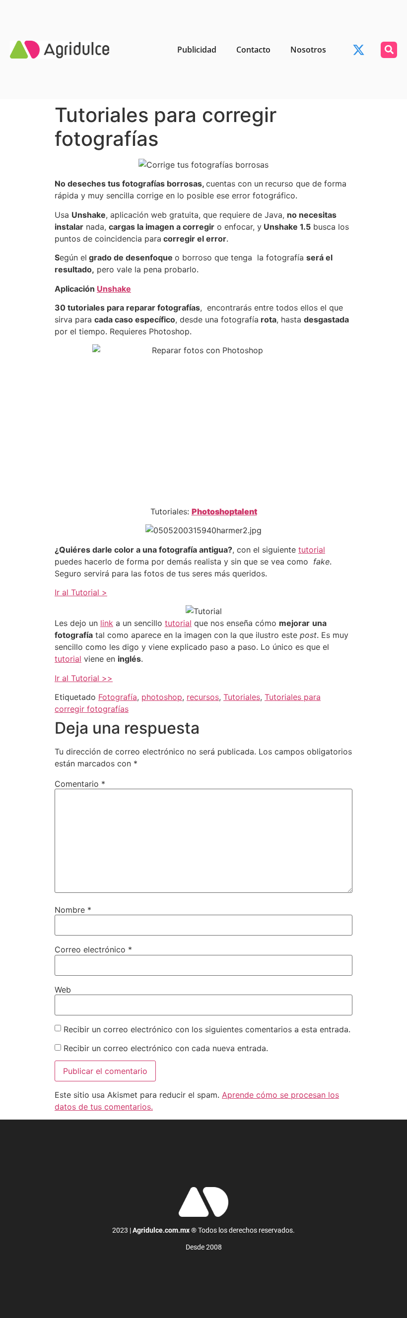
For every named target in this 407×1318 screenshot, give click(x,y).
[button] (389, 50)
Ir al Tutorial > (81, 592)
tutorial (311, 550)
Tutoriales (241, 697)
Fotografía (117, 697)
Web (63, 990)
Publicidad (196, 49)
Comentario (80, 784)
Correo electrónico (93, 949)
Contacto (253, 49)
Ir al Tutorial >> (84, 678)
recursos (203, 697)
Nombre (73, 910)
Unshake (114, 289)
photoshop (161, 697)
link (106, 623)
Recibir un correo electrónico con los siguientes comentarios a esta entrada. (207, 1029)
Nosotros (308, 49)
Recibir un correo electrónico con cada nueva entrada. (166, 1048)
